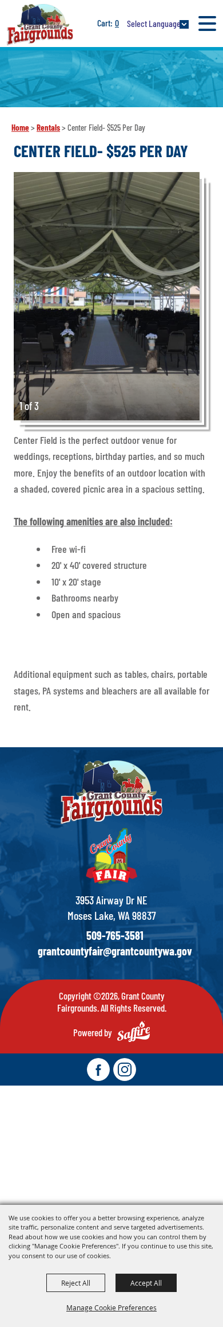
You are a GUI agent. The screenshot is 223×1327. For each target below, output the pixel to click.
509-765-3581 (115, 935)
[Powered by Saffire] (133, 1031)
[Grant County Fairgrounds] (40, 24)
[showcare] (111, 792)
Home (20, 127)
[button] (107, 296)
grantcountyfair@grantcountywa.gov (115, 951)
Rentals (48, 127)
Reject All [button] (75, 1282)
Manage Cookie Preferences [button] (111, 1307)
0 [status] (117, 23)
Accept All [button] (146, 1282)
